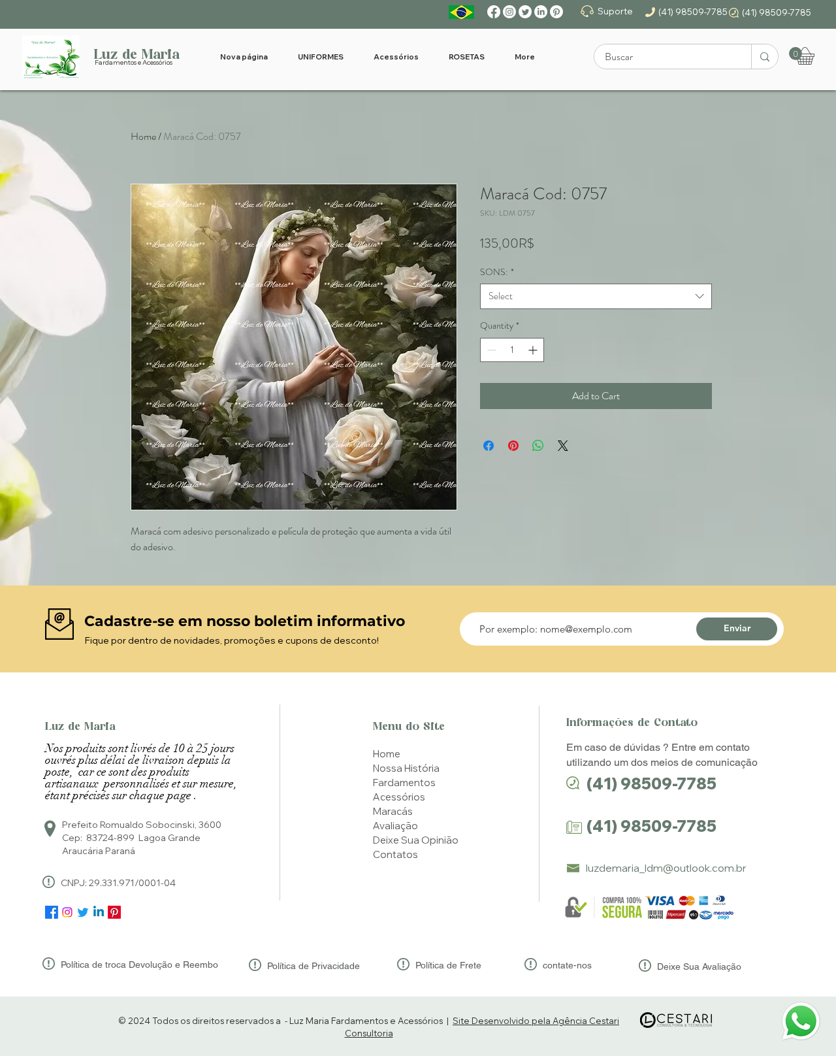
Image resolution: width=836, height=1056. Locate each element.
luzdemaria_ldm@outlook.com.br (666, 867)
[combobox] (596, 296)
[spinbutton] (512, 349)
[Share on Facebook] (488, 446)
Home (143, 136)
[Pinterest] (556, 11)
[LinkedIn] (540, 11)
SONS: (497, 272)
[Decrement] (490, 349)
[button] (795, 53)
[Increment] (534, 349)
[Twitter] (525, 11)
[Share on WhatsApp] (538, 446)
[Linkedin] (98, 912)
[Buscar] (764, 56)
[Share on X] (563, 446)
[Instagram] (509, 11)
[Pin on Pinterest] (513, 446)
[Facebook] (493, 11)
